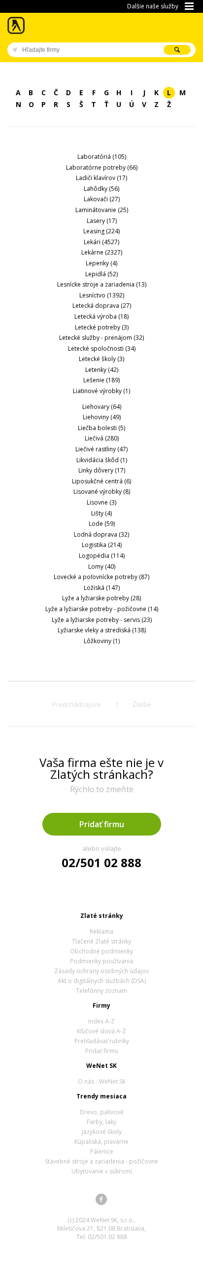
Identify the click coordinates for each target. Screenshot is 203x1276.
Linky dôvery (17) (101, 470)
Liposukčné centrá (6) (101, 481)
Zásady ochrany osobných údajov (101, 971)
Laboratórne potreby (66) (101, 167)
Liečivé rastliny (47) (101, 449)
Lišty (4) (101, 513)
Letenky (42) (101, 369)
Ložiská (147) (102, 587)
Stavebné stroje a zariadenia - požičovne (101, 1161)
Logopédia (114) (102, 555)
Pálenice (101, 1151)
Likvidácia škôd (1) (101, 460)
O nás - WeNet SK (102, 1081)
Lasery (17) (102, 221)
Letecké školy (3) (101, 359)
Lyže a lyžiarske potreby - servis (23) (102, 620)
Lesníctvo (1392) (101, 295)
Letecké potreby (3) (102, 327)
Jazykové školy (102, 1132)
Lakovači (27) (102, 199)
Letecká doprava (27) (101, 305)
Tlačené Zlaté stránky (101, 941)
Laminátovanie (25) (101, 210)
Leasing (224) (101, 231)
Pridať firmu (101, 824)
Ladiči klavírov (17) (101, 178)
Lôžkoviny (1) (102, 641)
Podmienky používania (101, 961)
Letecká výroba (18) (101, 316)
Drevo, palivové (102, 1112)
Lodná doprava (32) (101, 534)
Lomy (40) (101, 566)
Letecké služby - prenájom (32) (101, 337)
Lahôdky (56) (101, 188)
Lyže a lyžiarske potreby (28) (101, 598)
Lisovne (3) (101, 502)
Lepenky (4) (101, 263)
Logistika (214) (102, 545)
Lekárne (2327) (101, 252)
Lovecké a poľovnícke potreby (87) (101, 577)
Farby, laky (101, 1122)
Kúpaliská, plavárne (101, 1141)
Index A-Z (101, 1021)
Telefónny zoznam (101, 990)
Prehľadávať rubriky (101, 1041)
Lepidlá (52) (101, 274)
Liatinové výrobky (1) (101, 391)
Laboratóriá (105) (101, 156)
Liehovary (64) (101, 406)
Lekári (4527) (101, 242)
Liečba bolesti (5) (101, 428)
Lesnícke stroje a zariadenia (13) (101, 284)
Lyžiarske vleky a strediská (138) (102, 630)
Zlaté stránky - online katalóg (16, 25)
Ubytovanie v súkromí (101, 1171)
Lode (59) (102, 523)
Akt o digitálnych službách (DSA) (102, 981)
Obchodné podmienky (101, 951)
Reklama (101, 931)
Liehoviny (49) (102, 417)
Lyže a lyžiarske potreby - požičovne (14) (101, 609)
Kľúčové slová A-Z (101, 1031)
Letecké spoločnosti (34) (101, 348)
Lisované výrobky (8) (101, 491)
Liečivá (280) (102, 438)
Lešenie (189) (101, 380)
